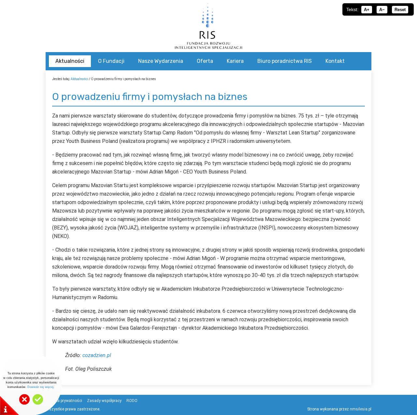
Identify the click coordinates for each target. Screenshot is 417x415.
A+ (366, 9)
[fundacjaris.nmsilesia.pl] (208, 26)
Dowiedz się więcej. (40, 387)
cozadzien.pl (96, 355)
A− (382, 9)
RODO (131, 400)
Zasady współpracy (104, 400)
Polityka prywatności (64, 400)
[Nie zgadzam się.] (24, 403)
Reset (400, 9)
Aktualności (79, 79)
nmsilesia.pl (360, 409)
